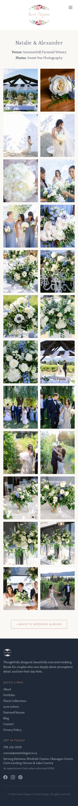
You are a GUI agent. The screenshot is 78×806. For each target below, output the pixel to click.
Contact (8, 724)
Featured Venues (14, 712)
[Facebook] (5, 777)
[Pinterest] (20, 777)
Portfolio (9, 695)
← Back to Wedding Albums (39, 624)
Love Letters (11, 707)
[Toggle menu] (70, 7)
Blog (6, 718)
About (7, 689)
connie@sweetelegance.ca (20, 753)
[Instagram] (13, 777)
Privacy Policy (12, 730)
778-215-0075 (12, 747)
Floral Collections (14, 701)
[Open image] (20, 90)
